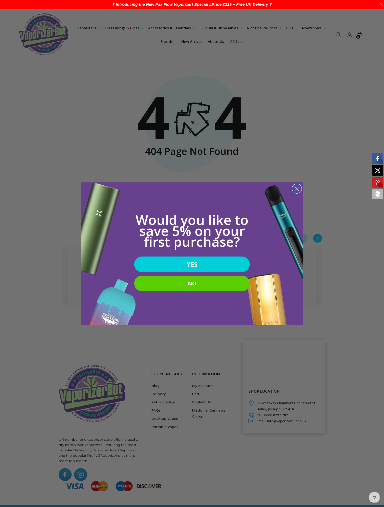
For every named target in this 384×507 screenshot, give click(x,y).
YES (192, 264)
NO (192, 283)
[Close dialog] (296, 188)
